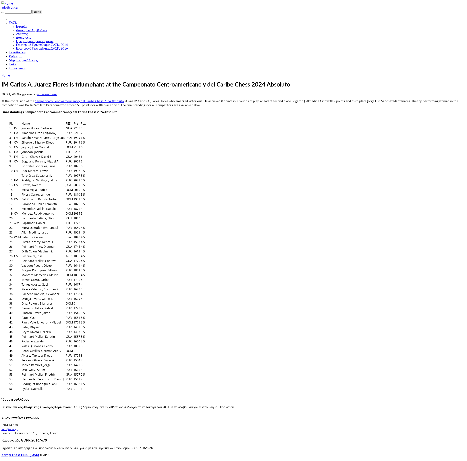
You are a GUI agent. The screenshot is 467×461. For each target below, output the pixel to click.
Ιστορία (21, 26)
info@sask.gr (10, 7)
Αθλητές (22, 34)
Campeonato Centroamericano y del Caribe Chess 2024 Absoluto (79, 101)
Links (12, 64)
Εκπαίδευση (17, 52)
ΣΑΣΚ (13, 23)
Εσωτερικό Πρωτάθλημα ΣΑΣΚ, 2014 (42, 44)
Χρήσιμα (15, 56)
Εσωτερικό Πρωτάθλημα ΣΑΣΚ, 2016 (42, 48)
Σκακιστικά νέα (47, 94)
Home (5, 75)
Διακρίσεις (23, 37)
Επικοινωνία (17, 68)
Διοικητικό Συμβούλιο (31, 30)
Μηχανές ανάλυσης (23, 60)
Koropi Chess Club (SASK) (20, 455)
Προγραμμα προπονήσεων (34, 41)
